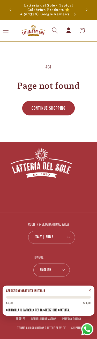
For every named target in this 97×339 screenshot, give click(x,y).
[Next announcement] (86, 10)
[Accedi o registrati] (68, 30)
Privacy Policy (71, 319)
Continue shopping (48, 108)
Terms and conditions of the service (41, 328)
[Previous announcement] (10, 10)
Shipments (78, 328)
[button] (12, 30)
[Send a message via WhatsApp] (87, 329)
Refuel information (44, 319)
